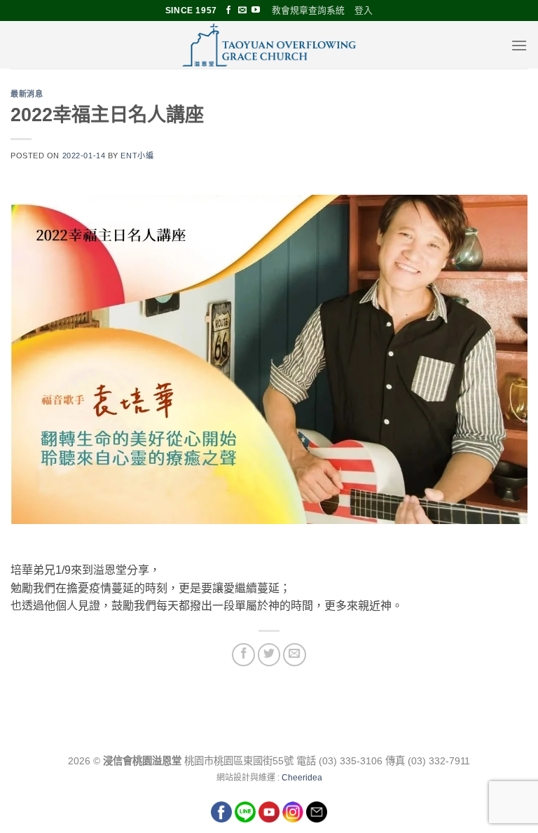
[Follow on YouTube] (255, 10)
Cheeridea (302, 778)
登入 (363, 10)
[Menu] (519, 45)
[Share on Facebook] (243, 654)
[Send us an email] (242, 10)
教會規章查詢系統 (308, 10)
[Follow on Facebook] (228, 10)
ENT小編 (136, 155)
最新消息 (27, 93)
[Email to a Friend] (294, 654)
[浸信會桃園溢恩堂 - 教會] (269, 45)
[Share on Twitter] (269, 654)
